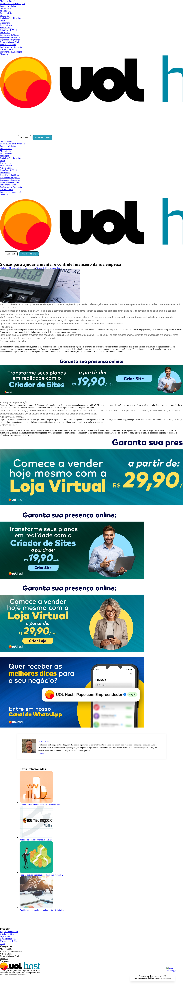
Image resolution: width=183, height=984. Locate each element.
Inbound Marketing (8, 6)
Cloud (2, 943)
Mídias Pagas (5, 11)
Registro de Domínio (9, 931)
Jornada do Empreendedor (11, 951)
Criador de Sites (7, 934)
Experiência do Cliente (9, 35)
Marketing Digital (7, 1)
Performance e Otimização (11, 47)
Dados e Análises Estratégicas (12, 3)
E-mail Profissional (8, 939)
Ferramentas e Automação (11, 52)
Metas (2, 20)
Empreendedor (6, 13)
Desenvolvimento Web (9, 42)
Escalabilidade (6, 25)
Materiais (4, 54)
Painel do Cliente (42, 138)
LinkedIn (41, 753)
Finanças (31, 268)
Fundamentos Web (8, 44)
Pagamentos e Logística (10, 37)
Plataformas (5, 32)
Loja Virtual (5, 936)
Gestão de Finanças (44, 268)
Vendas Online (6, 28)
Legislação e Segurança (10, 40)
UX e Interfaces (6, 49)
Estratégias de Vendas (9, 30)
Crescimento (5, 23)
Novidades (4, 961)
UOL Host (24, 138)
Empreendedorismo (18, 268)
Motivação (4, 15)
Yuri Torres (57, 268)
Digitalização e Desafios (10, 18)
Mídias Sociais (6, 8)
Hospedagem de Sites (9, 941)
